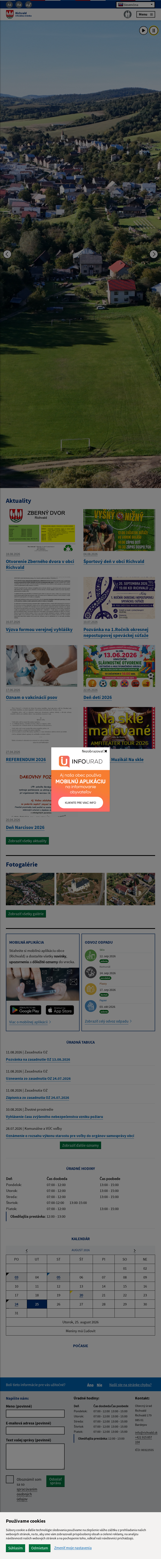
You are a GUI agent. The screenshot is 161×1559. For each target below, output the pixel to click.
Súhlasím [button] (15, 1548)
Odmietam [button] (39, 1548)
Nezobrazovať (93, 751)
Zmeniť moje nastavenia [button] (73, 1548)
